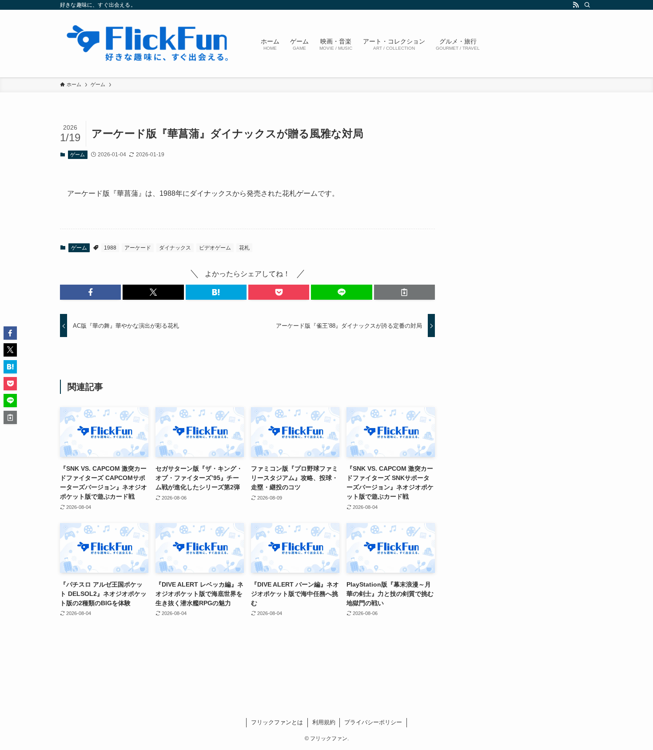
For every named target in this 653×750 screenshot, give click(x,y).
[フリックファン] (149, 43)
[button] (90, 292)
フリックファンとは (277, 722)
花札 (244, 248)
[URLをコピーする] (404, 292)
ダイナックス (175, 248)
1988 (110, 248)
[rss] (575, 5)
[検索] (587, 5)
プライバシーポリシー (373, 722)
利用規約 (323, 722)
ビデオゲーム (215, 248)
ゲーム (77, 154)
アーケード (137, 248)
